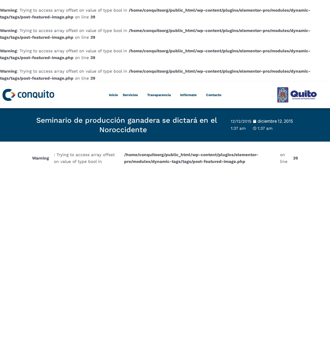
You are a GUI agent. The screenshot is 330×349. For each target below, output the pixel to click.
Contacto (213, 95)
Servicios (130, 95)
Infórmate (188, 95)
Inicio (113, 95)
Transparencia (159, 95)
